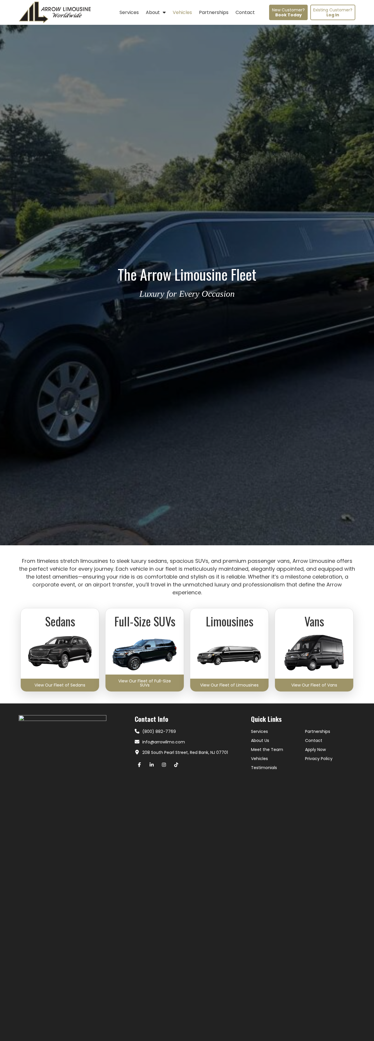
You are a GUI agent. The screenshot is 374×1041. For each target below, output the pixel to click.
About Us (260, 740)
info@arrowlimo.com (163, 742)
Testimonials (264, 768)
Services (259, 731)
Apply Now (315, 749)
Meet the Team (267, 749)
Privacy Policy (319, 758)
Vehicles (259, 758)
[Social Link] (141, 764)
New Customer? (288, 12)
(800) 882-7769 (159, 731)
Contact (313, 740)
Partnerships (317, 731)
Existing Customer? (332, 12)
